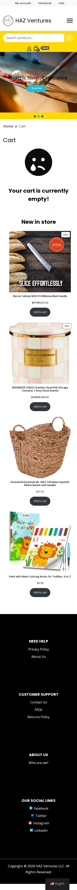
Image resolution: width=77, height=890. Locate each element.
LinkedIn (40, 830)
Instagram (40, 823)
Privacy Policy (38, 649)
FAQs (39, 709)
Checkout (44, 3)
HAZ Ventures (33, 20)
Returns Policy (38, 717)
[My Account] (29, 48)
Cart (61, 3)
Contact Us (38, 702)
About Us (38, 656)
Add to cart (40, 312)
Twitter (40, 815)
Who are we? (38, 763)
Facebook (40, 808)
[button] (35, 116)
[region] (38, 85)
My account (23, 3)
